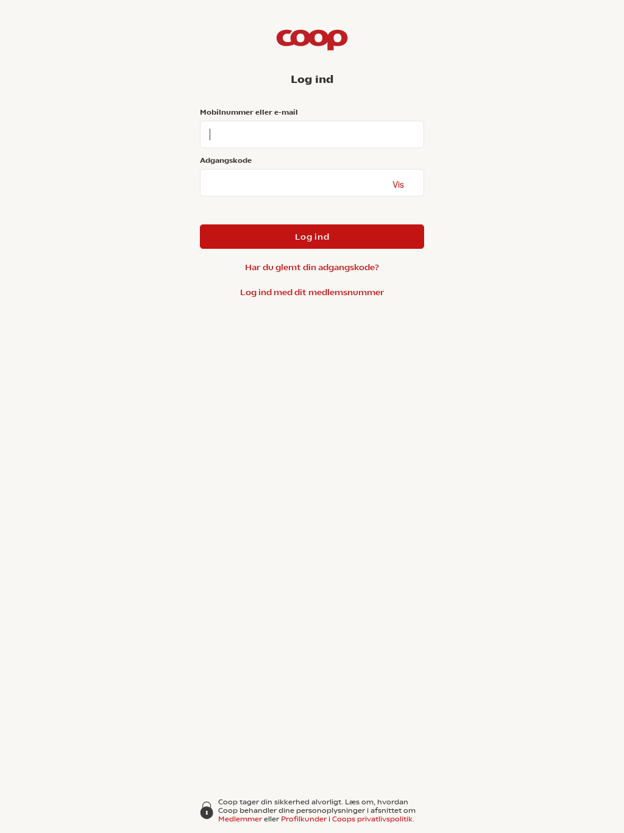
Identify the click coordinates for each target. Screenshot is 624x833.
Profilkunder (304, 819)
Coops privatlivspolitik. (373, 819)
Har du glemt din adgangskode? (312, 267)
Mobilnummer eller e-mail (249, 112)
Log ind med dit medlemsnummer (312, 292)
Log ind (312, 236)
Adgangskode (226, 160)
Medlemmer (240, 819)
